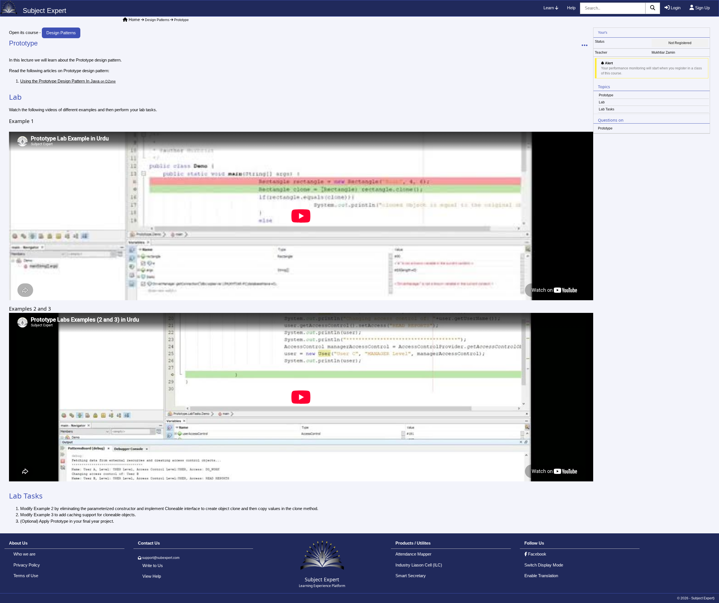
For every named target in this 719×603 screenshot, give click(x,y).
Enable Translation (541, 575)
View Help (151, 576)
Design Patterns (156, 20)
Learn (549, 7)
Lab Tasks (606, 109)
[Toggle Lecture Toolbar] (584, 45)
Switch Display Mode (543, 565)
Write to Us (152, 565)
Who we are (24, 554)
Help (571, 7)
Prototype (181, 20)
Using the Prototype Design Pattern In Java (68, 81)
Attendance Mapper (413, 554)
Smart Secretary (410, 575)
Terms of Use (25, 575)
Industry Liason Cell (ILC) (418, 565)
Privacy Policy (26, 565)
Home (134, 19)
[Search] (652, 8)
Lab (602, 102)
